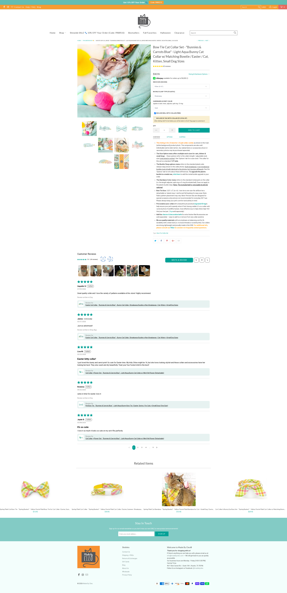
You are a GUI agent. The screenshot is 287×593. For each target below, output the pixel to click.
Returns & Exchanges (129, 558)
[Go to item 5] (132, 270)
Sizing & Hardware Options (198, 74)
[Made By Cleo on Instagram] (8, 7)
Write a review (179, 260)
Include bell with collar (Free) (168, 113)
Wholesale (125, 572)
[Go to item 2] (96, 270)
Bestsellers (133, 33)
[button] (158, 66)
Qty (154, 126)
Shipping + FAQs (128, 555)
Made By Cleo (88, 583)
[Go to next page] (157, 447)
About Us (125, 568)
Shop (61, 33)
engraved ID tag (200, 204)
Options (170, 137)
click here (176, 174)
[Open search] (196, 260)
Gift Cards (125, 562)
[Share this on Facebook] (161, 240)
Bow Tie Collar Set (162, 233)
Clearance (179, 33)
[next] (147, 81)
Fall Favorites (150, 33)
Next (206, 40)
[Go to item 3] (108, 270)
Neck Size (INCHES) (160, 82)
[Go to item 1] (83, 270)
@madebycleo (198, 568)
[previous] (81, 81)
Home (52, 33)
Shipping (182, 137)
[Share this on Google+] (173, 240)
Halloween (165, 33)
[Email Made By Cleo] (12, 7)
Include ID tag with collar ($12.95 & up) (171, 118)
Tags (171, 211)
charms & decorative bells (172, 214)
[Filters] (202, 260)
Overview (156, 137)
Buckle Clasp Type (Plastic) (164, 91)
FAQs (172, 228)
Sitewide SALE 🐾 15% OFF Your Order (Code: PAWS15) (97, 33)
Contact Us (19, 7)
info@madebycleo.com (175, 556)
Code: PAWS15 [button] (156, 2)
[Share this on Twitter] (155, 240)
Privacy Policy (127, 575)
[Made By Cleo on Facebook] (4, 7)
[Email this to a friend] (178, 240)
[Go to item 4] (120, 270)
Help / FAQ (30, 7)
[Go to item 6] (144, 270)
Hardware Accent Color (168, 102)
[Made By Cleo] (143, 21)
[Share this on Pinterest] (167, 240)
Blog (39, 7)
